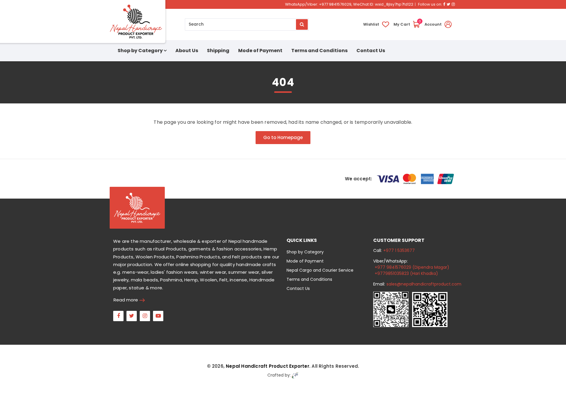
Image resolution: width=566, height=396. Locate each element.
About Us (186, 50)
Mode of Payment (260, 50)
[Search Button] (302, 24)
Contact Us (370, 50)
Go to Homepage (283, 137)
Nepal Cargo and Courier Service (320, 270)
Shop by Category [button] (140, 50)
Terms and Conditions (319, 50)
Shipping (218, 50)
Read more (125, 300)
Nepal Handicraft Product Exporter (267, 366)
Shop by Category (305, 252)
